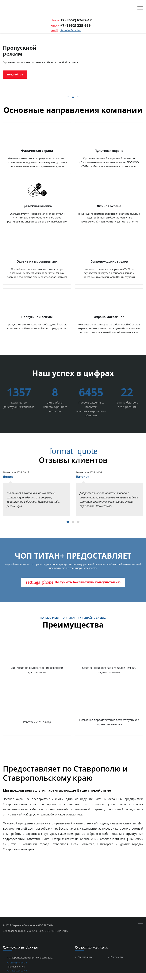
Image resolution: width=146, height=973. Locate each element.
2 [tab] (73, 98)
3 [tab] (78, 98)
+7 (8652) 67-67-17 (76, 20)
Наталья (82, 477)
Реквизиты (116, 957)
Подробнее (15, 74)
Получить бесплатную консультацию (73, 582)
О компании (85, 957)
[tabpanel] (73, 62)
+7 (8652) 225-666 (75, 25)
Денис (8, 477)
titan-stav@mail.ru (70, 30)
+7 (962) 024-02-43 (17, 970)
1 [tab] (68, 98)
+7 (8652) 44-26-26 (17, 962)
